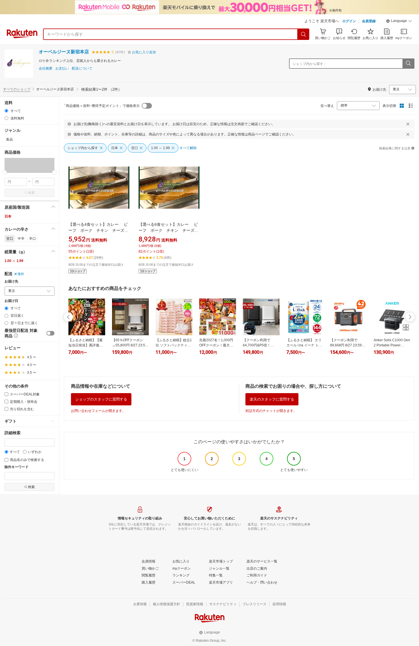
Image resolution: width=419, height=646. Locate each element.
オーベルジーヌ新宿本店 (64, 51)
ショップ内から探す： (309, 64)
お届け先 (11, 281)
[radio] (6, 111)
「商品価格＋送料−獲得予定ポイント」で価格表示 (101, 106)
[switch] (50, 333)
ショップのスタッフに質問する (101, 399)
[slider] (5, 172)
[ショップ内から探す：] (408, 63)
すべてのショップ (16, 89)
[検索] (303, 34)
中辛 (21, 239)
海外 (20, 274)
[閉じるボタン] (408, 124)
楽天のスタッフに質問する (272, 399)
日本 (8, 216)
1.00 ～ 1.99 (14, 261)
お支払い (62, 68)
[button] (399, 22)
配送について (82, 68)
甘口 (9, 239)
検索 (31, 193)
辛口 (32, 239)
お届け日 (11, 301)
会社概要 (45, 68)
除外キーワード (17, 467)
